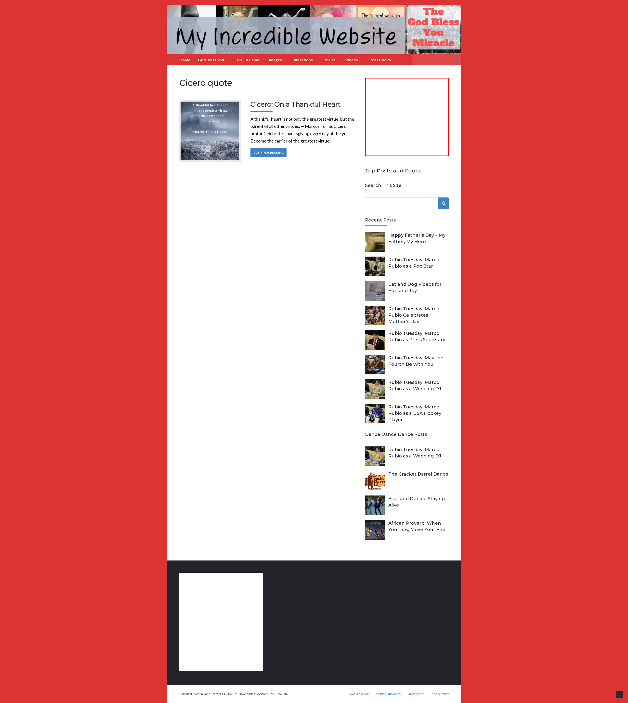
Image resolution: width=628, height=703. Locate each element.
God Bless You (211, 59)
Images (275, 59)
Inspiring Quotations (388, 693)
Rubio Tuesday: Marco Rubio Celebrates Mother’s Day (413, 315)
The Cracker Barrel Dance (418, 474)
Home (184, 59)
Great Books (379, 59)
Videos (351, 59)
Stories (329, 59)
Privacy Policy (440, 693)
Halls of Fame (246, 59)
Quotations (302, 59)
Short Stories (416, 693)
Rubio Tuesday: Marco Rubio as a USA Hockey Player (414, 413)
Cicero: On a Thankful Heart (295, 104)
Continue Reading (268, 152)
